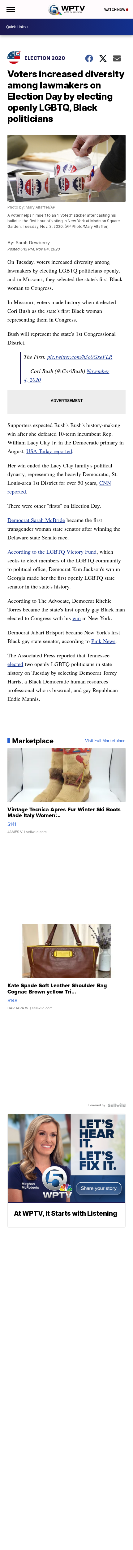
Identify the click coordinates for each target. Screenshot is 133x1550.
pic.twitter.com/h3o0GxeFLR (79, 356)
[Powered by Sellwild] (117, 1105)
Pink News (103, 641)
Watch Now (115, 9)
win (76, 618)
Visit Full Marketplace (105, 741)
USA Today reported (49, 451)
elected (15, 664)
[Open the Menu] (10, 9)
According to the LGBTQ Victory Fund (52, 551)
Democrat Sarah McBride (36, 520)
